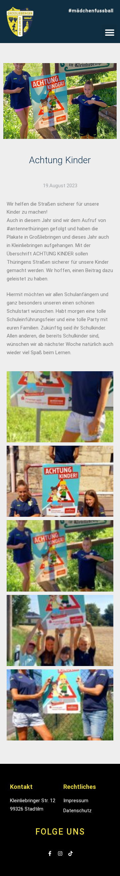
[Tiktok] (70, 853)
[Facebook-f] (49, 853)
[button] (109, 32)
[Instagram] (60, 853)
